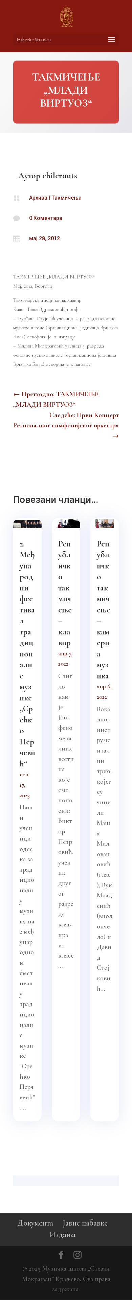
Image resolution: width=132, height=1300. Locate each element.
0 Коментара (45, 218)
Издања (62, 1234)
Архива (38, 198)
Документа (35, 1223)
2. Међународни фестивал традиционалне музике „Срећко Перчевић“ (27, 654)
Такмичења (66, 198)
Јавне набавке (85, 1223)
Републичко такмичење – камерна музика (103, 610)
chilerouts (59, 176)
